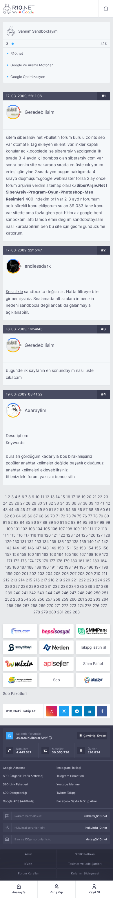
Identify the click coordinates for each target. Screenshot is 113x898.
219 (59, 580)
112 (97, 528)
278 (36, 612)
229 (32, 586)
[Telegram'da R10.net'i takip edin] (77, 711)
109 (76, 528)
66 (30, 516)
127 (99, 535)
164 (60, 554)
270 (50, 605)
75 (79, 516)
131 (23, 541)
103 (31, 528)
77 (90, 516)
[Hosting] (20, 631)
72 (63, 516)
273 (73, 605)
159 (23, 554)
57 (85, 509)
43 (5, 509)
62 (6, 516)
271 (57, 605)
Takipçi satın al (93, 647)
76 (85, 516)
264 (104, 599)
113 (104, 528)
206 (65, 573)
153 (82, 548)
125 (84, 535)
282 (68, 612)
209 (89, 573)
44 (11, 509)
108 (69, 528)
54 (68, 509)
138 (75, 541)
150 (60, 548)
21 (94, 496)
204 (48, 573)
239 (8, 592)
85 (27, 522)
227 (16, 586)
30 (39, 503)
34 (62, 503)
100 (9, 528)
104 (39, 528)
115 (13, 535)
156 (105, 548)
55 (74, 509)
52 (56, 509)
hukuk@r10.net (96, 827)
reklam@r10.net (95, 816)
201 (25, 573)
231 (48, 586)
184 (103, 560)
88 (45, 522)
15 (63, 496)
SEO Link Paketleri (15, 784)
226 (8, 586)
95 (85, 522)
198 (105, 567)
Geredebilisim (39, 112)
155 (97, 548)
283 (76, 612)
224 (98, 580)
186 (15, 567)
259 (64, 599)
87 (39, 522)
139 (83, 541)
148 (45, 548)
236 (88, 586)
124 (77, 535)
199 (9, 573)
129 (8, 541)
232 (56, 586)
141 (98, 541)
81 (5, 522)
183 (96, 560)
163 (53, 554)
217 (44, 580)
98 (102, 522)
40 (96, 503)
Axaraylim (35, 410)
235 (80, 586)
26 (16, 503)
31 (45, 503)
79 (101, 516)
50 (45, 509)
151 (68, 548)
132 (30, 541)
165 (68, 554)
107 (62, 528)
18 (78, 496)
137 (68, 541)
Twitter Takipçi (66, 792)
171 (9, 560)
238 (104, 586)
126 (92, 535)
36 (74, 503)
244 (48, 592)
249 (88, 592)
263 (96, 599)
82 (10, 522)
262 (88, 599)
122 (62, 535)
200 (17, 573)
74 (74, 516)
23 (105, 496)
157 (8, 554)
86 (33, 522)
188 (30, 567)
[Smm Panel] (56, 631)
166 (75, 554)
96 (90, 522)
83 (16, 522)
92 (67, 522)
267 (26, 605)
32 (50, 503)
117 (26, 535)
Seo (56, 679)
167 (83, 554)
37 (79, 503)
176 (45, 560)
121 (55, 535)
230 (40, 586)
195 (82, 567)
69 (47, 516)
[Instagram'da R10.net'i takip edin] (51, 711)
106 (54, 528)
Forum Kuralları (28, 873)
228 (24, 586)
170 (105, 554)
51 (51, 509)
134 (45, 541)
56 (79, 509)
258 (56, 599)
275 (88, 605)
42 (107, 503)
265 (9, 605)
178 (59, 560)
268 (33, 605)
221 (74, 580)
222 (82, 580)
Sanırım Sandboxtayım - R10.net (19, 9)
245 (56, 592)
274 (80, 605)
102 (24, 528)
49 (39, 509)
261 (81, 599)
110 (84, 528)
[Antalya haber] (20, 680)
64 (18, 516)
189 (38, 567)
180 (74, 560)
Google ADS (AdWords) (18, 801)
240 (16, 592)
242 (32, 592)
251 (105, 592)
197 (97, 567)
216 (36, 580)
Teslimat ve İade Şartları (84, 863)
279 (44, 612)
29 (34, 503)
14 (58, 496)
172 (16, 560)
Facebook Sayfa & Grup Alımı (76, 801)
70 (52, 516)
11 (42, 496)
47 (28, 509)
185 (8, 567)
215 (29, 580)
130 (16, 541)
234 (72, 586)
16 (68, 496)
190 (45, 567)
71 (58, 516)
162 (45, 554)
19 (83, 496)
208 (81, 573)
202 (32, 573)
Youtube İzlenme (68, 784)
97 (96, 522)
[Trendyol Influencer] (20, 664)
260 (73, 599)
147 (38, 548)
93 (73, 522)
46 (22, 509)
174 (31, 560)
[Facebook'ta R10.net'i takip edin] (102, 711)
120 (47, 535)
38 (85, 503)
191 (53, 567)
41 (102, 503)
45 (16, 509)
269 (42, 605)
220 (66, 580)
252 (8, 599)
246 (64, 592)
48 (34, 509)
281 (60, 612)
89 (50, 522)
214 (21, 580)
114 (6, 535)
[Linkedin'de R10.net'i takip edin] (89, 711)
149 (53, 548)
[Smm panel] (93, 631)
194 (75, 567)
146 (31, 548)
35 (68, 503)
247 (73, 592)
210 (97, 573)
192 (60, 567)
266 (17, 605)
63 (12, 516)
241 (24, 592)
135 (53, 541)
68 (41, 516)
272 (65, 605)
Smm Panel (93, 663)
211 (104, 573)
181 (81, 560)
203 (40, 573)
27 (22, 503)
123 (69, 535)
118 (33, 535)
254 (24, 599)
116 (20, 535)
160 (31, 554)
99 (107, 522)
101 (17, 528)
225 (106, 580)
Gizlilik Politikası (85, 854)
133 (38, 541)
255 (32, 599)
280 (52, 612)
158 (15, 554)
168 (90, 554)
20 (89, 496)
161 (38, 554)
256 (40, 599)
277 (104, 605)
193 (67, 567)
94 (79, 522)
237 (96, 586)
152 (75, 548)
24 (5, 503)
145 (23, 548)
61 (108, 509)
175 (38, 560)
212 (6, 580)
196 (90, 567)
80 (106, 516)
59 (96, 509)
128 (107, 535)
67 (35, 516)
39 (91, 503)
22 (100, 496)
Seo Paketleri (15, 693)
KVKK (28, 863)
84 (22, 522)
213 (14, 580)
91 (62, 522)
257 (48, 599)
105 (46, 528)
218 (51, 580)
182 (88, 560)
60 (102, 509)
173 (24, 560)
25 (11, 503)
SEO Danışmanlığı (15, 792)
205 (57, 573)
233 (64, 586)
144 (15, 548)
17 (73, 496)
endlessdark (38, 266)
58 (91, 509)
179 (66, 560)
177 (52, 560)
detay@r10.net (96, 839)
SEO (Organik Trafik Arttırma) (23, 776)
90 (56, 522)
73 (68, 516)
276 (96, 605)
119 (40, 535)
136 (60, 541)
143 (8, 548)
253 (16, 599)
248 (80, 592)
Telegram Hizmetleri (70, 776)
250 (97, 592)
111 (90, 528)
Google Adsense (14, 767)
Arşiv (28, 854)
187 (23, 567)
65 (24, 516)
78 (95, 516)
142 (105, 541)
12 (47, 496)
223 (90, 580)
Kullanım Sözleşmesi (85, 873)
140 (90, 541)
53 (62, 509)
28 (28, 503)
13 (52, 496)
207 (73, 573)
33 (56, 503)
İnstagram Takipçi (69, 767)
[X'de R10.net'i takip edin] (64, 711)
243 (40, 592)
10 (37, 496)
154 (90, 548)
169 (97, 554)
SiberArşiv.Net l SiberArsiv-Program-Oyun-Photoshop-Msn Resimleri (56, 192)
